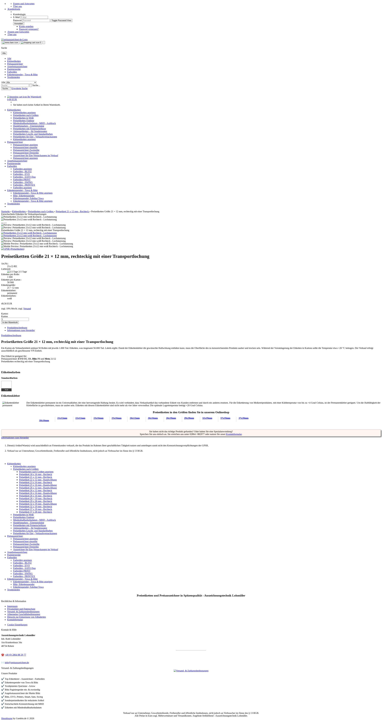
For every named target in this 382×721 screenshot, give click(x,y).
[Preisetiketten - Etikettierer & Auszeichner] (191, 360)
